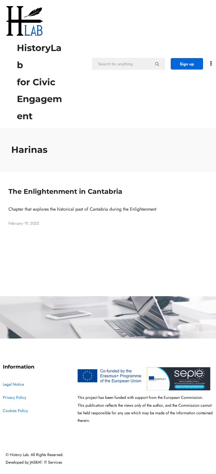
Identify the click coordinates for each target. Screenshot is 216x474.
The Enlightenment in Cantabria (65, 191)
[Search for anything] (157, 64)
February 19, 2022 (23, 223)
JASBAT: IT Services (46, 462)
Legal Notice (13, 384)
